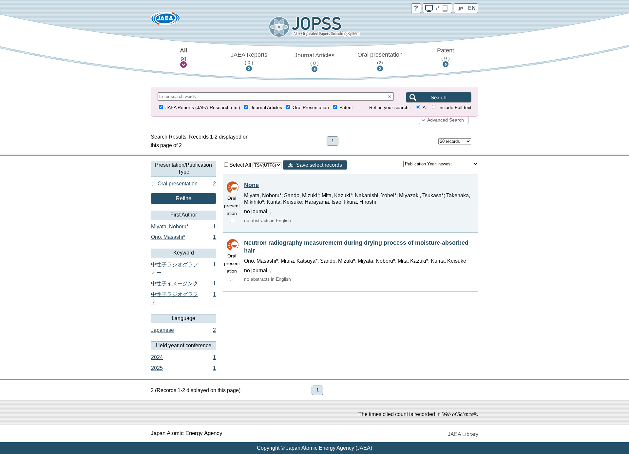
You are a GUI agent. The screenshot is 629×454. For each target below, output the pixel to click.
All (183, 54)
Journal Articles (314, 59)
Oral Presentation (311, 107)
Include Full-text (454, 107)
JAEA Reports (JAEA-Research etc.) (202, 107)
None (251, 185)
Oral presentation (380, 58)
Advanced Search (445, 120)
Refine (183, 198)
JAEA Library (463, 434)
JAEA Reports (249, 58)
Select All (241, 165)
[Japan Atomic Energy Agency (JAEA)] (165, 20)
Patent (445, 54)
